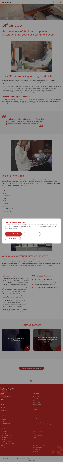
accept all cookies (13, 234)
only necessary (13, 238)
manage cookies (32, 234)
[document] (31, 231)
